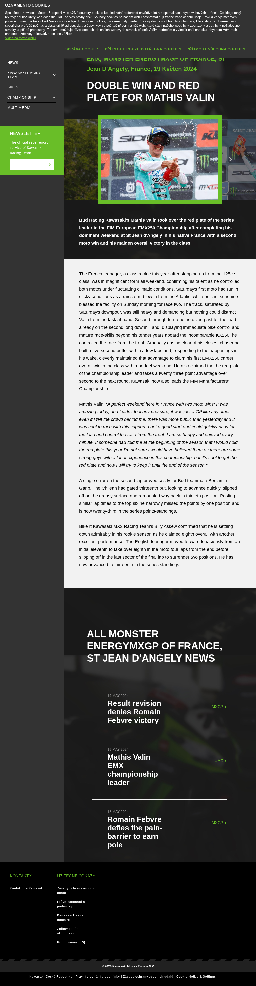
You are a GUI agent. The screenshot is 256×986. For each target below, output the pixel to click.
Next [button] (231, 159)
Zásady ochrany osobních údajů (148, 976)
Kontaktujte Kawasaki (27, 888)
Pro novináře (67, 942)
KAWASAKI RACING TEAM (25, 75)
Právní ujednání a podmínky (98, 976)
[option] (160, 160)
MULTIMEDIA (19, 108)
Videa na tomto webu (20, 38)
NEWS (13, 63)
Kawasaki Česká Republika (51, 976)
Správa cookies (83, 49)
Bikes (13, 87)
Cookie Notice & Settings (196, 976)
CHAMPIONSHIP (22, 97)
